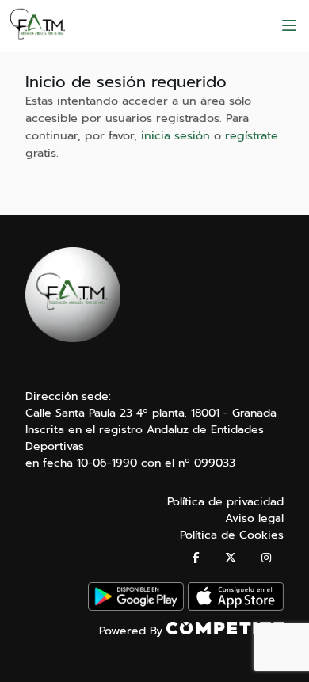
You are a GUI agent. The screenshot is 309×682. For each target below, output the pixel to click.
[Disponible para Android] (136, 607)
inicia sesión (175, 135)
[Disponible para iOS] (236, 607)
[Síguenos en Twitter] (230, 558)
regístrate (251, 135)
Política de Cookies (232, 535)
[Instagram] (266, 558)
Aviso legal (254, 518)
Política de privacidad (225, 501)
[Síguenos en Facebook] (196, 558)
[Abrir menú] (289, 26)
